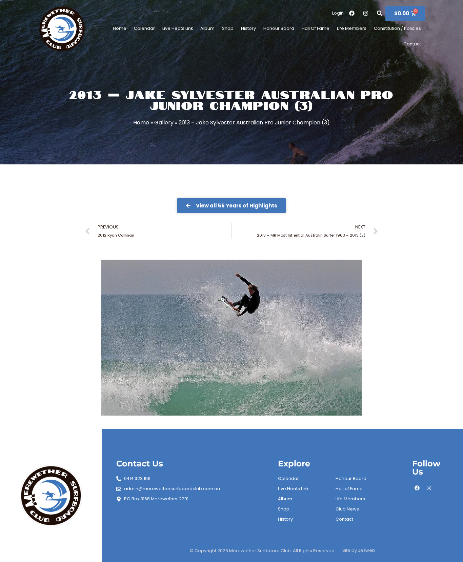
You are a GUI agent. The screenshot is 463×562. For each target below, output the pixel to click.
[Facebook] (417, 488)
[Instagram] (429, 488)
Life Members (351, 28)
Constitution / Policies (397, 28)
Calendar (144, 28)
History (248, 28)
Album (207, 28)
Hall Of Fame (315, 28)
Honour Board (278, 28)
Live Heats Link (177, 28)
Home (119, 28)
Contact (412, 44)
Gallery (164, 122)
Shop (228, 28)
